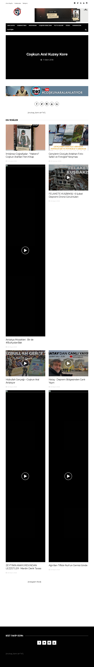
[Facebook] (74, 3)
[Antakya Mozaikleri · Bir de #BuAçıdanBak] (25, 250)
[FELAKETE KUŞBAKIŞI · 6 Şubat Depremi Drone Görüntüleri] (68, 177)
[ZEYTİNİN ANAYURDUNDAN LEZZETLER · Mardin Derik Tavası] (25, 476)
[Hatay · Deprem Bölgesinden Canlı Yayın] (68, 363)
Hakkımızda (76, 25)
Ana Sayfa (9, 3)
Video (68, 25)
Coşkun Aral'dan (45, 25)
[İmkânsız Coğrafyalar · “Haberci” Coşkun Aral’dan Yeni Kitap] (25, 137)
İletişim (25, 3)
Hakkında (17, 3)
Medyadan (32, 25)
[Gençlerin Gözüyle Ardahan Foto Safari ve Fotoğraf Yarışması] (68, 137)
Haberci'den (21, 25)
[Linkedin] (80, 3)
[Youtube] (83, 3)
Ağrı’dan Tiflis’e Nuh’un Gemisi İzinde (68, 565)
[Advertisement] (47, 604)
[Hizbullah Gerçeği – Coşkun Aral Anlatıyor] (25, 363)
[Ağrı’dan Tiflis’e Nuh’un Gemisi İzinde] (68, 476)
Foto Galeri (58, 25)
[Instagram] (86, 3)
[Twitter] (77, 3)
